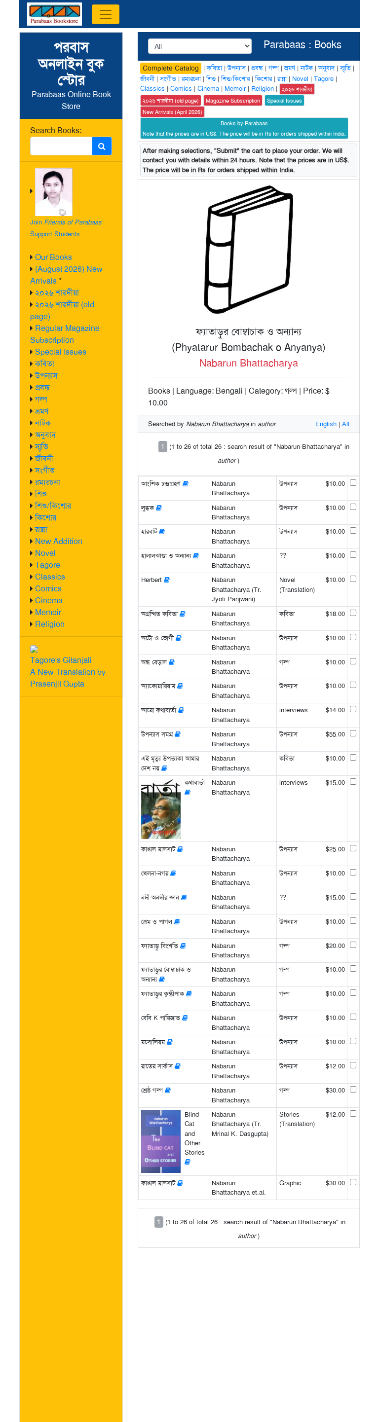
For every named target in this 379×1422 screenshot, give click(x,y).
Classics (50, 577)
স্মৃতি (41, 446)
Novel (45, 553)
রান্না (41, 529)
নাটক (43, 423)
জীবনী (44, 458)
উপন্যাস (46, 375)
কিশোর (45, 517)
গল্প (41, 399)
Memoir (48, 612)
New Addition (58, 541)
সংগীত (45, 470)
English (326, 424)
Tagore (47, 565)
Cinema (49, 600)
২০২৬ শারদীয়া (57, 293)
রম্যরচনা (47, 482)
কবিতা (44, 364)
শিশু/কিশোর (53, 506)
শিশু (41, 494)
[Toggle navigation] (105, 14)
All (345, 424)
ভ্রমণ (41, 411)
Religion (50, 624)
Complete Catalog (171, 68)
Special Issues (60, 352)
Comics (48, 588)
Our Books (53, 257)
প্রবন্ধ (42, 387)
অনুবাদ (45, 435)
